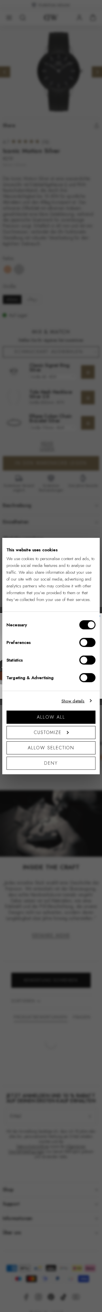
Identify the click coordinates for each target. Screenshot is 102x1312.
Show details (73, 701)
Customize (47, 732)
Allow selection (51, 748)
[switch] (87, 642)
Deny (51, 763)
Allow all (51, 717)
